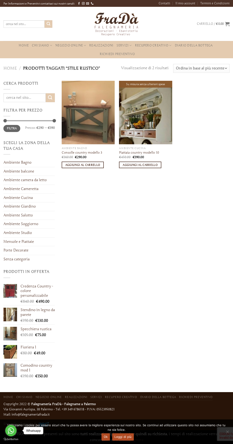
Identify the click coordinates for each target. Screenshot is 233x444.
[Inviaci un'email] (87, 3)
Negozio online (69, 45)
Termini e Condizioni (215, 3)
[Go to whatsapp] (11, 430)
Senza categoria (16, 259)
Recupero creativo (151, 45)
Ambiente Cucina (18, 197)
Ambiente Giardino (19, 206)
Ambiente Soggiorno (20, 224)
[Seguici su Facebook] (79, 3)
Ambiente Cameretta (20, 189)
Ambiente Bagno (17, 162)
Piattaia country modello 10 (139, 153)
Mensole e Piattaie (18, 241)
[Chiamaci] (92, 3)
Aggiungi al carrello (82, 165)
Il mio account (185, 3)
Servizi (122, 45)
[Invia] (48, 24)
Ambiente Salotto (18, 215)
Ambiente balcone (18, 171)
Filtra (12, 128)
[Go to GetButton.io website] (11, 439)
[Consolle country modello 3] (88, 112)
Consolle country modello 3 (82, 153)
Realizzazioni (101, 45)
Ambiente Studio (17, 233)
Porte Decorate (15, 250)
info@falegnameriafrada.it (31, 414)
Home (24, 45)
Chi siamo (40, 45)
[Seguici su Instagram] (83, 3)
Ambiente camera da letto (25, 180)
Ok (106, 437)
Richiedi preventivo (117, 54)
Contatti (164, 3)
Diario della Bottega (194, 45)
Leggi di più (123, 437)
